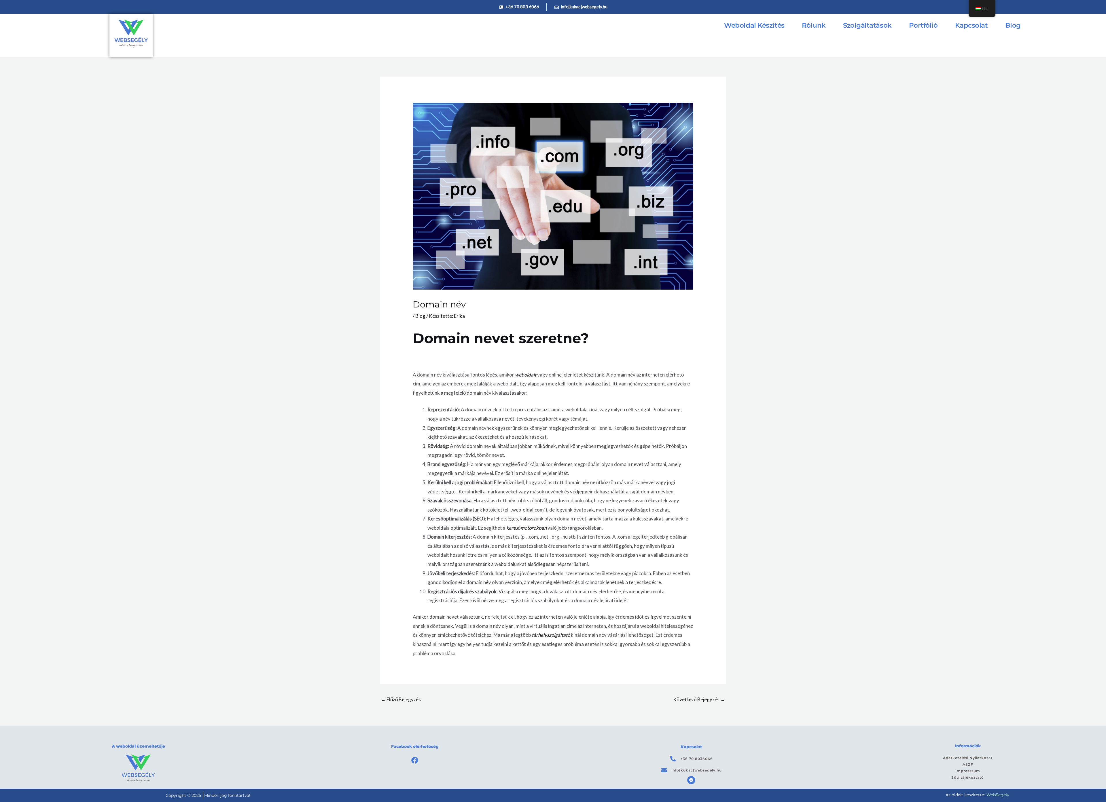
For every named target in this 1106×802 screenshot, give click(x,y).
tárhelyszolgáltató (551, 635)
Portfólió (923, 25)
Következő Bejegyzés (699, 699)
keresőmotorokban (526, 528)
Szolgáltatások (867, 25)
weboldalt (525, 375)
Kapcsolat (971, 25)
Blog (1013, 25)
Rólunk (814, 25)
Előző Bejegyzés (401, 699)
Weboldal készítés (754, 25)
